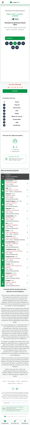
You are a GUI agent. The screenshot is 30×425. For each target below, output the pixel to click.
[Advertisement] (15, 64)
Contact (4, 381)
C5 (23, 43)
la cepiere (9, 38)
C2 (11, 43)
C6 (13, 47)
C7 (17, 47)
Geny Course (24, 402)
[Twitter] (16, 388)
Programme (5, 423)
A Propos (18, 381)
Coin (16, 2)
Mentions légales (11, 381)
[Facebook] (13, 388)
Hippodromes (24, 381)
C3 (15, 43)
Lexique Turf (19, 383)
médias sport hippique (15, 402)
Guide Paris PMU (12, 383)
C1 (7, 43)
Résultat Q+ (25, 423)
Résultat (15, 91)
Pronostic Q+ (15, 423)
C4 (19, 43)
